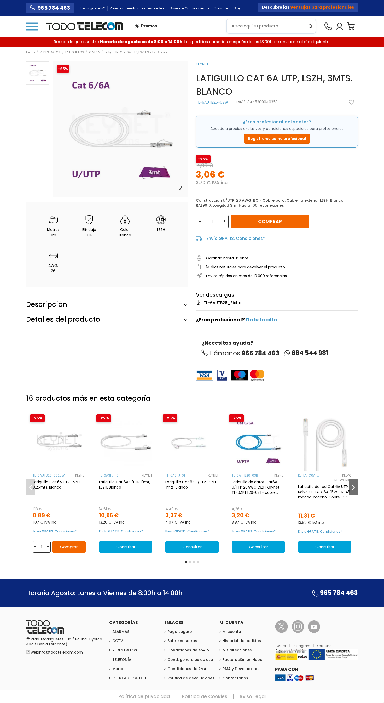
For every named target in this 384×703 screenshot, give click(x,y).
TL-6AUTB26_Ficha (223, 302)
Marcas (119, 668)
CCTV (117, 640)
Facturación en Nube (242, 659)
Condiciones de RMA (186, 668)
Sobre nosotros (182, 640)
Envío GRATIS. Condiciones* (235, 238)
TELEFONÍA (121, 659)
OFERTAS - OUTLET (129, 678)
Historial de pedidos (242, 640)
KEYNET (202, 63)
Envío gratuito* (93, 8)
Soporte (221, 8)
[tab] (107, 304)
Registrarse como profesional (277, 138)
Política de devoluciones (190, 678)
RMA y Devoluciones (241, 668)
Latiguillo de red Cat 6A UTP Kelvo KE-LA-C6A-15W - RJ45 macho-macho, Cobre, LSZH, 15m (324, 492)
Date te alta (261, 319)
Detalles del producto (63, 319)
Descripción (46, 304)
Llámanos (244, 353)
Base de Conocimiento (190, 8)
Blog (237, 8)
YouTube (324, 645)
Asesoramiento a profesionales (137, 8)
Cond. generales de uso (190, 659)
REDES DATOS (124, 650)
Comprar (270, 221)
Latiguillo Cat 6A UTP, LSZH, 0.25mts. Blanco (56, 484)
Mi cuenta (232, 631)
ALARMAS (120, 631)
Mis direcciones (237, 650)
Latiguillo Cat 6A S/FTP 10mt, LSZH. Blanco (124, 484)
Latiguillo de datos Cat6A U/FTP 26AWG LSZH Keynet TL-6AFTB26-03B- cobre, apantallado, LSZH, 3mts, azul (258, 487)
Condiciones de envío (188, 650)
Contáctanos (235, 678)
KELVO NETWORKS (342, 477)
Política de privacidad (144, 696)
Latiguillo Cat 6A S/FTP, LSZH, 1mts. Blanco (191, 484)
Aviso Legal (252, 696)
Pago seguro (179, 631)
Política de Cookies (204, 696)
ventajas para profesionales (322, 7)
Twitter (281, 645)
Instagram (302, 645)
